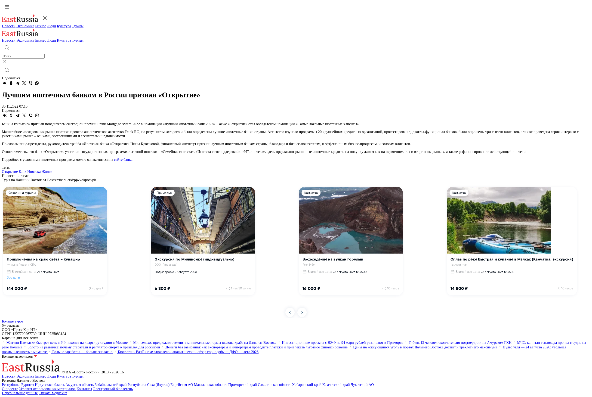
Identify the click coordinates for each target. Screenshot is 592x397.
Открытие (10, 172)
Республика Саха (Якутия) (149, 385)
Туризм (77, 26)
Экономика (25, 26)
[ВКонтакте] (4, 83)
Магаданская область (210, 385)
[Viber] (30, 83)
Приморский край (242, 385)
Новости (8, 26)
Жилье (47, 172)
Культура (64, 26)
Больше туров (13, 321)
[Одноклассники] (11, 83)
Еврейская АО (181, 385)
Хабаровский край (306, 385)
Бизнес (40, 26)
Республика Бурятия (18, 385)
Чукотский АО (362, 385)
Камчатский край (336, 385)
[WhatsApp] (37, 83)
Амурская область (79, 385)
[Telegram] (17, 83)
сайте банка (123, 159)
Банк (22, 172)
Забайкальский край (111, 385)
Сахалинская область (274, 385)
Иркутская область (50, 385)
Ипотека (34, 172)
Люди (51, 26)
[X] (24, 83)
